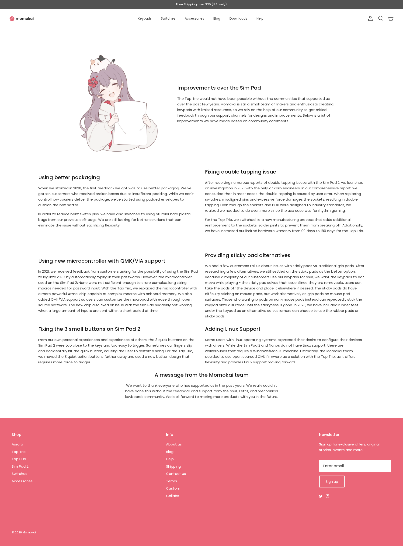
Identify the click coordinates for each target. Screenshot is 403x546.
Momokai (29, 532)
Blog (216, 18)
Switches (168, 18)
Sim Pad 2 (20, 466)
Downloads (238, 18)
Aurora (17, 444)
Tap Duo (19, 458)
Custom (173, 488)
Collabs (172, 495)
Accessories (194, 18)
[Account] (369, 18)
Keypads (145, 18)
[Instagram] (327, 496)
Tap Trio (19, 451)
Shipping (173, 466)
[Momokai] (21, 18)
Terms (171, 481)
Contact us (176, 473)
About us (174, 444)
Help (260, 18)
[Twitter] (321, 496)
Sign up (332, 481)
